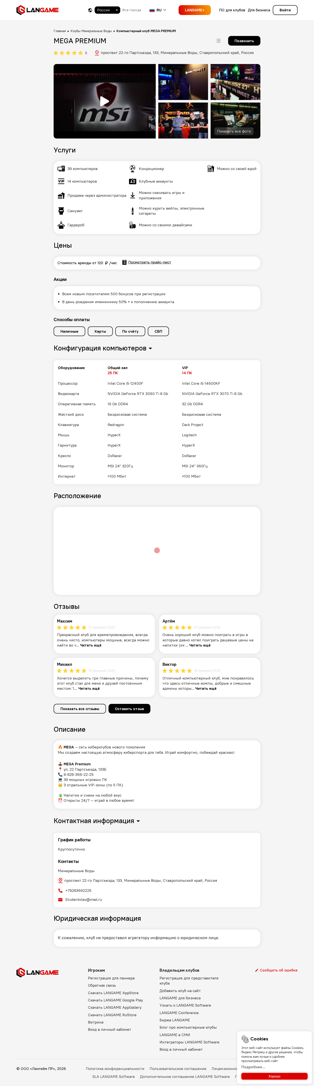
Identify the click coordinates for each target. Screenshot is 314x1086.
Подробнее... (253, 1066)
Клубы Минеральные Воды (91, 31)
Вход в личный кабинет (109, 1029)
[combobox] (107, 10)
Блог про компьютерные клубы (188, 1027)
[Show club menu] (218, 40)
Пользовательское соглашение (178, 1068)
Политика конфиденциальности (115, 1068)
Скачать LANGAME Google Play (115, 1000)
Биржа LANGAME (175, 1019)
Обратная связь (102, 985)
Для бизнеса (259, 9)
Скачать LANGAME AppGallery (114, 1007)
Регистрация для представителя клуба (189, 981)
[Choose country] (90, 10)
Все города (131, 10)
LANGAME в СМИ (175, 1034)
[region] (157, 422)
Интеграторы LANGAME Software (189, 1042)
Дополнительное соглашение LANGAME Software (185, 1076)
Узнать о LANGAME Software (185, 1005)
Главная (60, 31)
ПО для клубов (232, 9)
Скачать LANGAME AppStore (113, 992)
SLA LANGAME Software (113, 1076)
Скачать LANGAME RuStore (112, 1014)
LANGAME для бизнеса (180, 997)
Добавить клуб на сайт (180, 990)
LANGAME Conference (179, 1012)
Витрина (95, 1022)
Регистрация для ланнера (111, 978)
